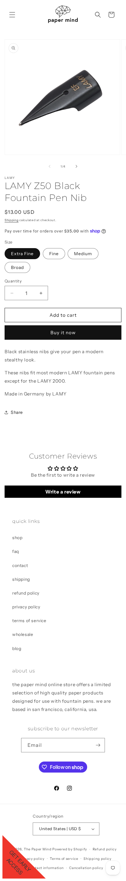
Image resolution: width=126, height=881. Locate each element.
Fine (54, 253)
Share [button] (17, 412)
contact (20, 565)
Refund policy (105, 849)
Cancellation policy (86, 868)
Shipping (12, 220)
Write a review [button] (62, 492)
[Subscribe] (98, 745)
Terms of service (64, 858)
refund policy (25, 593)
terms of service (29, 620)
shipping (21, 579)
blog (16, 648)
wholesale (22, 634)
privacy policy (26, 607)
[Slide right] (76, 166)
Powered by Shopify (69, 849)
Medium (83, 253)
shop (17, 537)
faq (15, 551)
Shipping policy (97, 858)
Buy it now (63, 332)
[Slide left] (49, 166)
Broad (17, 267)
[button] (12, 14)
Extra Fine (22, 253)
